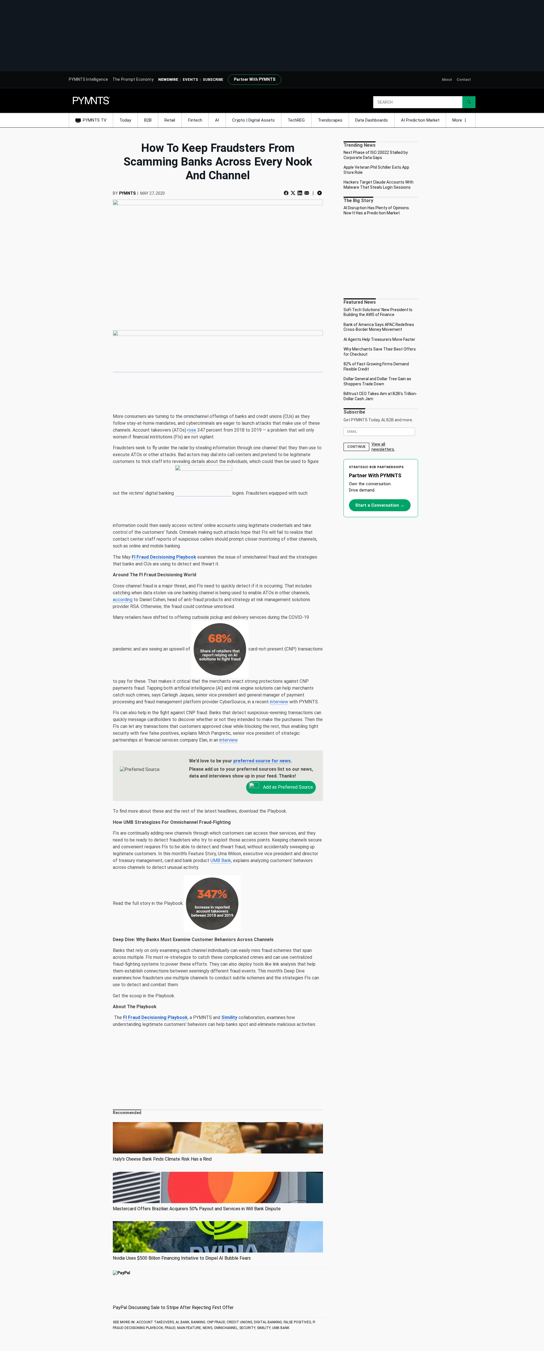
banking (198, 1322)
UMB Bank (220, 860)
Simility (263, 1328)
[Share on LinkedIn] (299, 193)
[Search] (468, 102)
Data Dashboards (371, 120)
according (123, 599)
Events (190, 79)
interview (279, 701)
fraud (170, 1328)
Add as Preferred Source (287, 787)
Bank (184, 1322)
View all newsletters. (383, 447)
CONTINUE (356, 447)
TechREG (296, 120)
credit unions (239, 1322)
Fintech (195, 120)
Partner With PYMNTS (254, 79)
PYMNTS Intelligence (88, 79)
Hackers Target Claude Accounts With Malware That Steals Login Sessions (378, 185)
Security (247, 1328)
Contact (464, 80)
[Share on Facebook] (287, 193)
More (457, 120)
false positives (297, 1322)
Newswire (168, 79)
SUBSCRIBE (213, 79)
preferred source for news (262, 761)
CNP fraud (216, 1322)
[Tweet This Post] (293, 193)
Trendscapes (330, 120)
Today (125, 120)
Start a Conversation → (379, 505)
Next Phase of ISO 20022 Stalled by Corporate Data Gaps (376, 155)
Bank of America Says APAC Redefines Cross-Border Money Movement (379, 327)
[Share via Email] (306, 193)
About (447, 80)
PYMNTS (127, 193)
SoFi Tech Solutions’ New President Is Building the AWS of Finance (378, 312)
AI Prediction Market (420, 120)
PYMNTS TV (95, 120)
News (207, 1328)
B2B (148, 120)
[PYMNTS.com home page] (91, 100)
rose (191, 430)
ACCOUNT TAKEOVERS (155, 1322)
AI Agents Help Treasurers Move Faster (379, 339)
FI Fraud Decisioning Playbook (164, 557)
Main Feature (189, 1328)
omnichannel (226, 1328)
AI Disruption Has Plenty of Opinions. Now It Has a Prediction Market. (377, 210)
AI (217, 120)
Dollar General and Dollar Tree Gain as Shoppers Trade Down (377, 381)
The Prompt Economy (133, 79)
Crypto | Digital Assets (253, 120)
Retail (169, 120)
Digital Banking (268, 1322)
